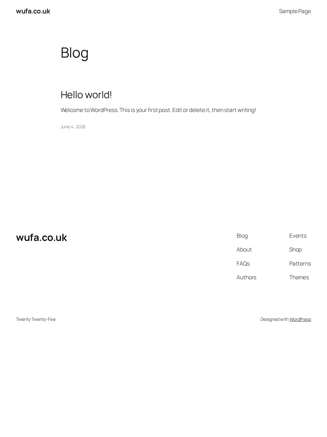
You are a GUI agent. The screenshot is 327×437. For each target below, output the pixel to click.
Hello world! (87, 94)
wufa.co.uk (33, 10)
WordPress (300, 319)
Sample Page (295, 11)
